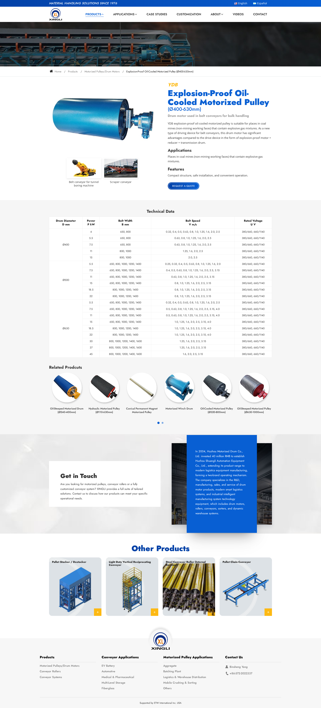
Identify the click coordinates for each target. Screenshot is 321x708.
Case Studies (157, 14)
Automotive (108, 671)
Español (262, 3)
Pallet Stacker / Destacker (69, 562)
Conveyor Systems (51, 677)
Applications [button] (123, 14)
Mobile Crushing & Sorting (180, 683)
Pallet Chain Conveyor (237, 562)
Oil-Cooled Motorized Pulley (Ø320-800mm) (216, 410)
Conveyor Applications (120, 657)
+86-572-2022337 (241, 673)
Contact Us (234, 657)
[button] (158, 423)
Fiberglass (108, 688)
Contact (260, 14)
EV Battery (108, 666)
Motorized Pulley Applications (188, 657)
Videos (238, 14)
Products (73, 71)
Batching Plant (172, 671)
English (242, 3)
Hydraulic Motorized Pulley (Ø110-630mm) (104, 410)
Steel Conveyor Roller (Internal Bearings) (186, 563)
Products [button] (93, 14)
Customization (189, 14)
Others (167, 688)
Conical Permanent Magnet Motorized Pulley (142, 410)
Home (57, 71)
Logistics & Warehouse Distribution (184, 677)
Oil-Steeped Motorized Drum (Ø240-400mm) (66, 410)
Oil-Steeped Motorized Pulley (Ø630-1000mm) (254, 410)
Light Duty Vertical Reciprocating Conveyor (130, 563)
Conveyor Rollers (50, 671)
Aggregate (169, 666)
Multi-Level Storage (113, 683)
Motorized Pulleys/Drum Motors (102, 71)
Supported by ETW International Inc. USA (160, 703)
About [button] (216, 14)
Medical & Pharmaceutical (118, 677)
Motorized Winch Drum (179, 408)
